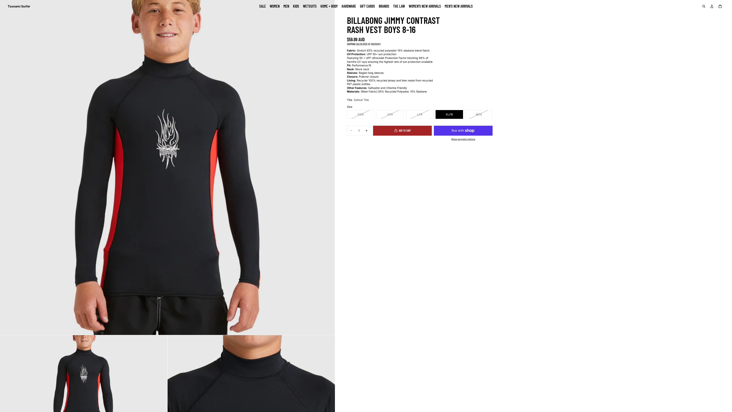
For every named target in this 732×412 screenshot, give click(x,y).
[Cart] (720, 6)
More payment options (463, 139)
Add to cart (405, 130)
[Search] (704, 6)
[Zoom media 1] (167, 167)
